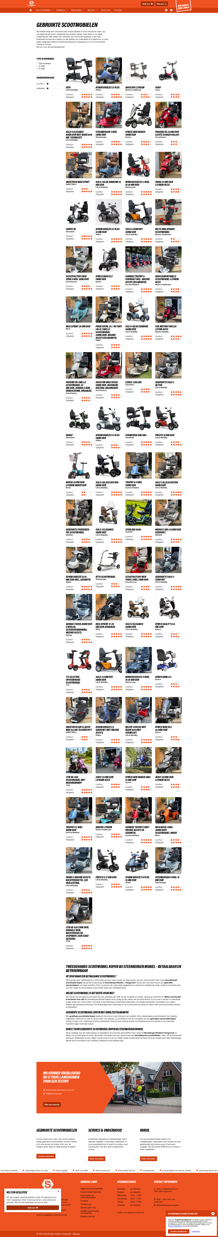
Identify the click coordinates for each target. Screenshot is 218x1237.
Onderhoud (86, 1204)
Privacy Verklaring (174, 1226)
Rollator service (88, 1216)
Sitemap (76, 1234)
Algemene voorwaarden (92, 1189)
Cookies (84, 1201)
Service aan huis (88, 1208)
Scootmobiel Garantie (91, 1192)
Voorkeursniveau (45, 77)
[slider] (47, 84)
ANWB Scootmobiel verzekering (90, 1212)
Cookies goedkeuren (179, 1231)
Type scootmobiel (45, 58)
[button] (44, 10)
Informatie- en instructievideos (88, 1196)
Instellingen (196, 1231)
